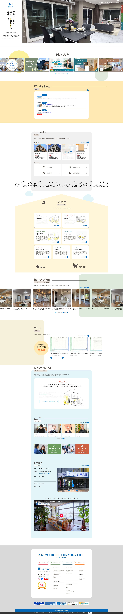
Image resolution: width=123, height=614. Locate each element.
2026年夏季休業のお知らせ (47, 112)
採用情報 (67, 593)
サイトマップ (81, 576)
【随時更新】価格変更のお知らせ (48, 96)
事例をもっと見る (83, 287)
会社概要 (67, 587)
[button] (55, 73)
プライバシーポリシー (82, 578)
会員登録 (79, 562)
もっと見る (85, 90)
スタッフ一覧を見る (83, 422)
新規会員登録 (81, 570)
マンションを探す (77, 167)
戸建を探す (49, 167)
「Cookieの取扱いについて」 (77, 612)
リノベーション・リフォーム (57, 573)
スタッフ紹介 (67, 588)
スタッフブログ (68, 590)
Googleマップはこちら (43, 473)
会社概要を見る (84, 465)
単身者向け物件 (68, 571)
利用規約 (80, 579)
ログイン (80, 571)
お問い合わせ (55, 562)
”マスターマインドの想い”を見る (48, 401)
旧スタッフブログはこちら (69, 591)
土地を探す (49, 173)
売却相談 (67, 562)
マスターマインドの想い (69, 584)
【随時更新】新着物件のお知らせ (48, 104)
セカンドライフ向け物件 (69, 573)
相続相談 (55, 577)
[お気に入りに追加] (46, 145)
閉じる (90, 612)
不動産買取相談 (56, 574)
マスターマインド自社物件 (57, 571)
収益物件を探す (76, 173)
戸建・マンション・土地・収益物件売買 (59, 570)
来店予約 (43, 562)
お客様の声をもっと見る (82, 335)
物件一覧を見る (84, 142)
